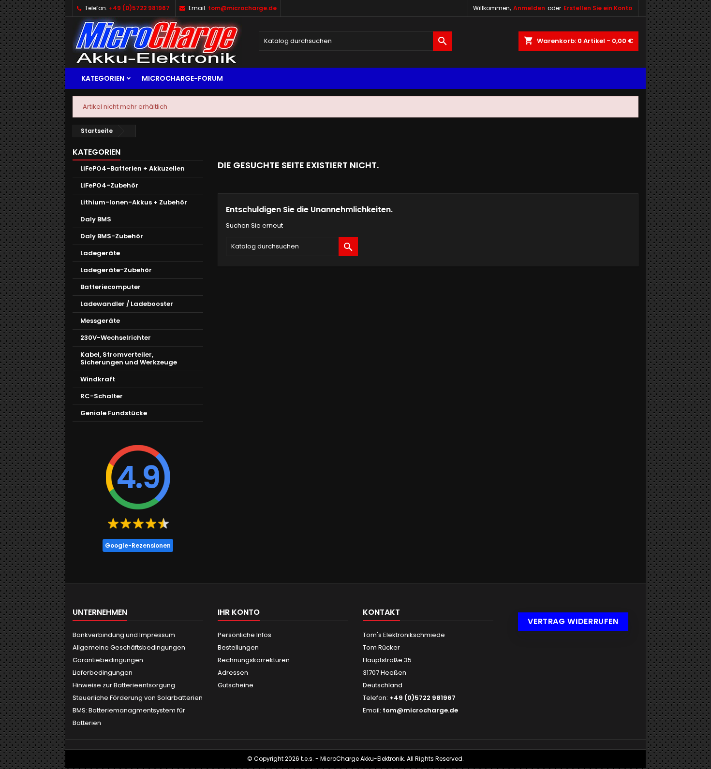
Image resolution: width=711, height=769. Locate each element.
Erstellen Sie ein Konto (597, 8)
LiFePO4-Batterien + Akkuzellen (132, 168)
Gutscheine (235, 685)
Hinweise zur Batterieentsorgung (124, 685)
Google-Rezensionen (138, 545)
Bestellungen (238, 647)
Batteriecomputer (110, 286)
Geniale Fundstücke (113, 413)
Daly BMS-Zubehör (111, 236)
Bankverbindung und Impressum (124, 634)
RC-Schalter (101, 396)
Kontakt (381, 612)
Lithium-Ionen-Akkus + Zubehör (133, 202)
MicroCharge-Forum (182, 78)
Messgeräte (100, 320)
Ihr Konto (239, 612)
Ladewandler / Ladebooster (126, 303)
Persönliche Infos (244, 634)
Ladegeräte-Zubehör (116, 270)
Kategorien (102, 78)
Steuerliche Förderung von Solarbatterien (138, 697)
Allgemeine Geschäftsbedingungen (129, 647)
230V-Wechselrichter (115, 337)
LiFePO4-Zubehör (109, 185)
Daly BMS (95, 219)
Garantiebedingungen (108, 660)
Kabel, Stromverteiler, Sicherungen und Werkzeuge (128, 358)
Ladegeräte (100, 253)
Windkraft (97, 379)
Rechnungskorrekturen (254, 660)
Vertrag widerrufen (573, 621)
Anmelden (529, 8)
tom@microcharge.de (242, 8)
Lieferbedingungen (103, 672)
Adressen (233, 672)
